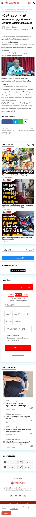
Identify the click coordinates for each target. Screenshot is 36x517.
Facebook (8, 122)
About (16, 503)
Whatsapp (20, 121)
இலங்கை (8, 10)
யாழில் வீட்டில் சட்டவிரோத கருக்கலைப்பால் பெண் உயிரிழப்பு (16, 404)
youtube (11, 467)
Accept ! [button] (6, 513)
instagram (27, 462)
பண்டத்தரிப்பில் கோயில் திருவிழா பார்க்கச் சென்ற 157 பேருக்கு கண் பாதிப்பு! (17, 238)
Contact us (25, 503)
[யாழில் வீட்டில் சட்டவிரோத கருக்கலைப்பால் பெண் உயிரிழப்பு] (18, 384)
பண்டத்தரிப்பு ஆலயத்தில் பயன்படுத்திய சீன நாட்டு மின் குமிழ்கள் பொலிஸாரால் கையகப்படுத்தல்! (17, 206)
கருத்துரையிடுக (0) (18, 258)
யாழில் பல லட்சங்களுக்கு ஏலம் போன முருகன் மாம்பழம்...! (18, 417)
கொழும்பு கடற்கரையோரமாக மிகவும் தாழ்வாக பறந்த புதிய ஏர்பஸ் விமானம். (18, 430)
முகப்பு (3, 10)
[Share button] (26, 121)
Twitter (15, 121)
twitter (27, 467)
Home (9, 503)
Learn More (14, 509)
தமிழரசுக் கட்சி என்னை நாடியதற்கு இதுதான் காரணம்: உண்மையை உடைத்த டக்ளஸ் (18, 443)
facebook (11, 462)
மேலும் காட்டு (30, 145)
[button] (34, 3)
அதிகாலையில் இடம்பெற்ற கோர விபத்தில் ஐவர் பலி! (16, 175)
